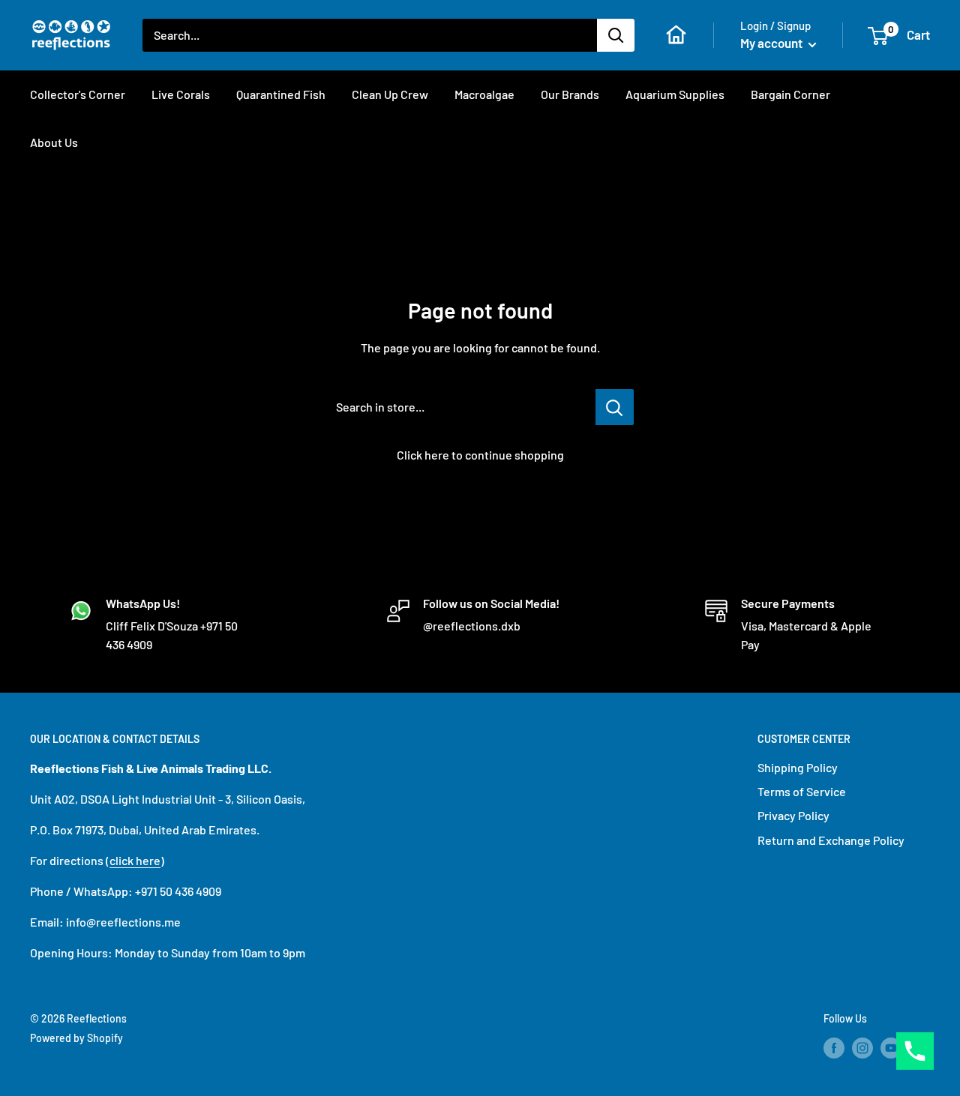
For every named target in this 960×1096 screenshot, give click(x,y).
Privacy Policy (794, 815)
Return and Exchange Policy (831, 840)
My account (772, 42)
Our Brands (570, 94)
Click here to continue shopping (480, 455)
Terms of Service (802, 791)
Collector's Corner (77, 94)
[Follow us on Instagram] (862, 1047)
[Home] (676, 34)
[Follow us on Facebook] (834, 1047)
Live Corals (181, 94)
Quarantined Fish (281, 94)
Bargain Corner (790, 94)
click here (135, 860)
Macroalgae (484, 94)
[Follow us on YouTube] (891, 1047)
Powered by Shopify (76, 1038)
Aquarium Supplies (675, 94)
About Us (54, 142)
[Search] (615, 35)
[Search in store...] (615, 407)
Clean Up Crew (390, 94)
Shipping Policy (798, 767)
